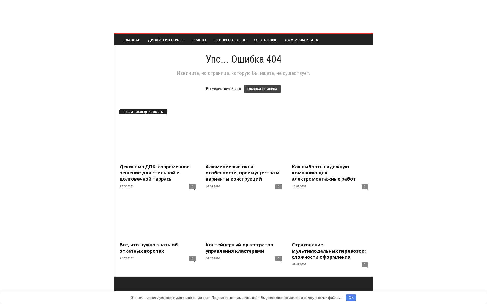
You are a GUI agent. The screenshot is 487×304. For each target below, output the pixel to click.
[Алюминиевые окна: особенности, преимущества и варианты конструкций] (244, 140)
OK (351, 297)
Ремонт (199, 39)
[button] (365, 39)
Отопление (265, 39)
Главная (131, 39)
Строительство (230, 39)
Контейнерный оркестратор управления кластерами (239, 248)
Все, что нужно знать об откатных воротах (148, 248)
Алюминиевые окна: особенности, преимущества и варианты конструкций (242, 173)
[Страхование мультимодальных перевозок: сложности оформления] (330, 218)
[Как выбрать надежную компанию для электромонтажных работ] (330, 140)
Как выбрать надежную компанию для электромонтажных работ (324, 173)
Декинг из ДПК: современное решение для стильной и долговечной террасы (154, 173)
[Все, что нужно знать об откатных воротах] (157, 218)
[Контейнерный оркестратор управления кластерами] (244, 218)
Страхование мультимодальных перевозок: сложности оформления (329, 251)
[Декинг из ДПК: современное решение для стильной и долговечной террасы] (157, 140)
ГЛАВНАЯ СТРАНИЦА (262, 89)
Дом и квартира (301, 39)
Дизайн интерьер (166, 39)
